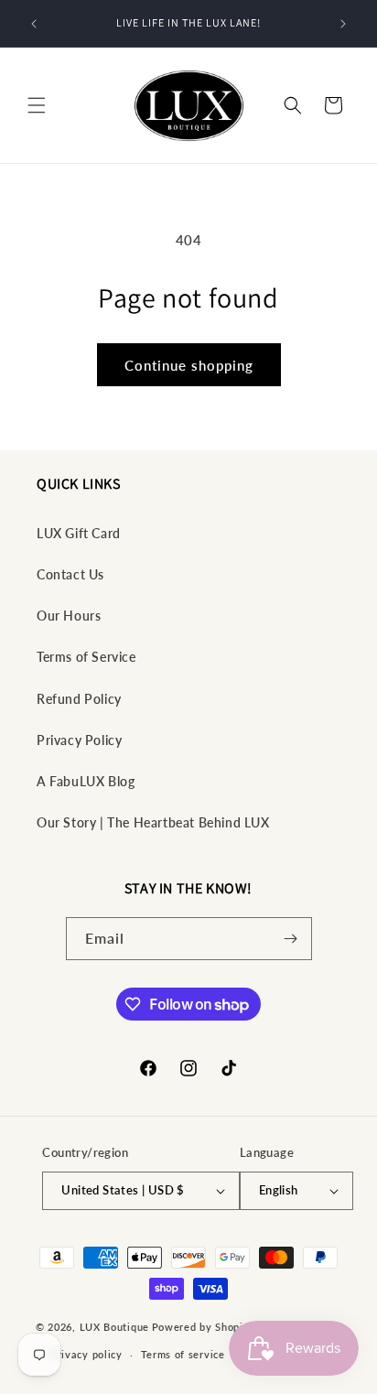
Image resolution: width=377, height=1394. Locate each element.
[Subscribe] (291, 938)
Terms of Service (86, 657)
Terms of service (183, 1354)
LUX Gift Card (79, 533)
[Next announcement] (343, 24)
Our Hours (69, 615)
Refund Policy (79, 699)
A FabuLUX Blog (86, 781)
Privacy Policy (79, 740)
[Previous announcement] (34, 24)
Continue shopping (188, 365)
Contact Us (70, 574)
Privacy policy (86, 1354)
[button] (36, 105)
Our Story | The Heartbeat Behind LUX (153, 822)
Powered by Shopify (203, 1326)
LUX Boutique (114, 1326)
